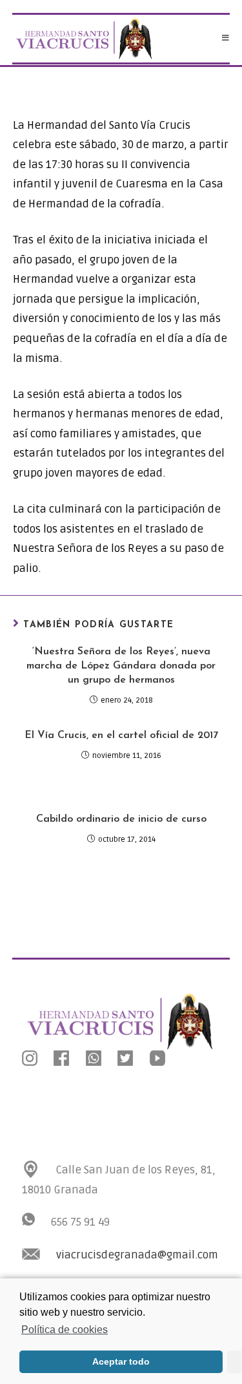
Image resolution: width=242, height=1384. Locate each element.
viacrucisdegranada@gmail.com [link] (137, 1255)
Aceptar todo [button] (121, 1361)
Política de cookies (64, 1329)
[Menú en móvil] (226, 39)
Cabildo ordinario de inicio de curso (121, 819)
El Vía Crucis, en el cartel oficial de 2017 (121, 735)
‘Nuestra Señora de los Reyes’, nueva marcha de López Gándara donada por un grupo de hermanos (121, 666)
